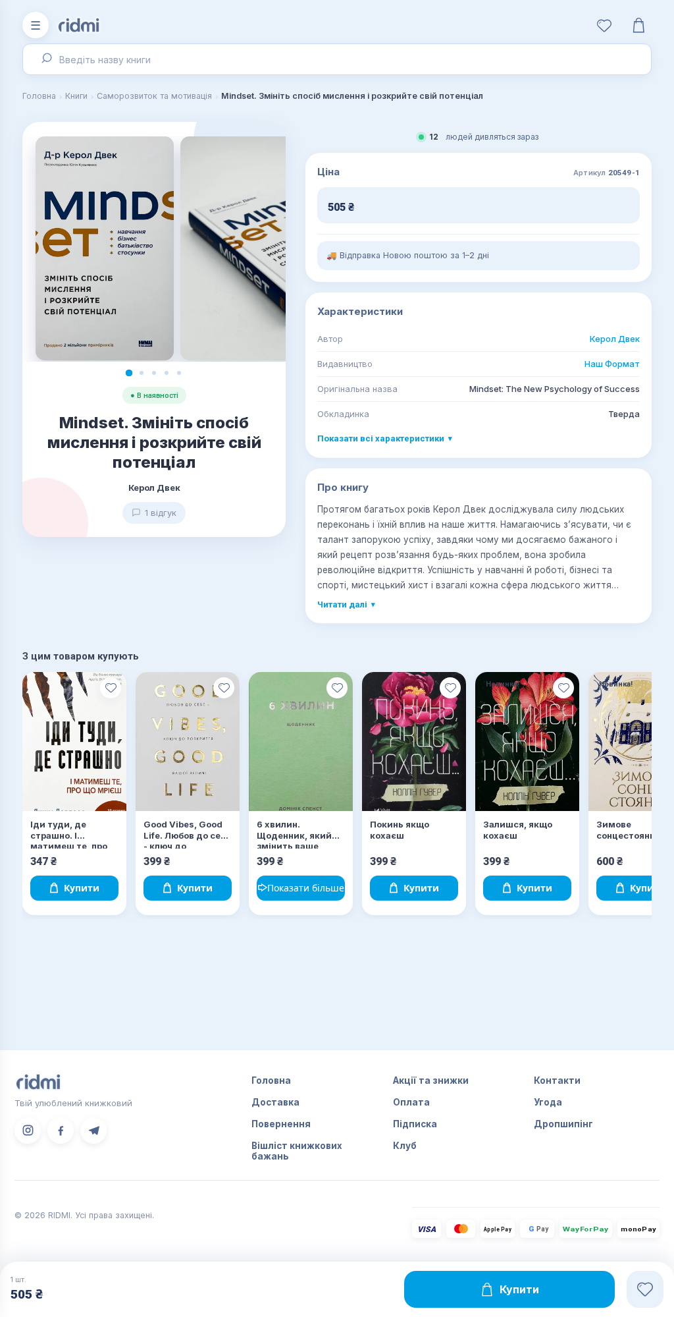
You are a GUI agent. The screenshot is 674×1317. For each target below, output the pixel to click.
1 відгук (160, 512)
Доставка (275, 1102)
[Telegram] (93, 1130)
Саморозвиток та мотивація (154, 96)
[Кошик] (638, 25)
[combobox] (337, 59)
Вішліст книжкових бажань (296, 1151)
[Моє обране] (604, 25)
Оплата (411, 1102)
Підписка (415, 1124)
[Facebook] (60, 1130)
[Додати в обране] (110, 687)
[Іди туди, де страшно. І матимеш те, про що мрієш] (74, 741)
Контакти (557, 1080)
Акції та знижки (431, 1080)
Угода (548, 1102)
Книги (76, 96)
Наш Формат (612, 363)
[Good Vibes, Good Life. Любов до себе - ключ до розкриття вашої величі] (188, 741)
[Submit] (45, 59)
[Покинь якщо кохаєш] (414, 741)
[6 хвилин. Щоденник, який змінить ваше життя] (301, 741)
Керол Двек (615, 338)
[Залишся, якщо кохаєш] (527, 741)
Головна (39, 96)
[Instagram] (27, 1130)
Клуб (405, 1145)
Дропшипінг (563, 1124)
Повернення (281, 1124)
